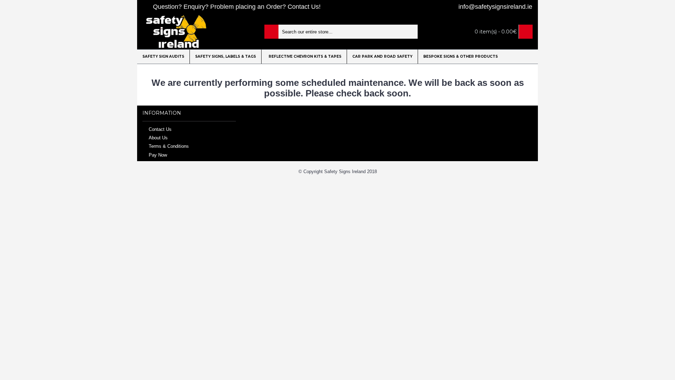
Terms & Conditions (169, 146)
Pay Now (158, 154)
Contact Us (160, 129)
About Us (158, 137)
